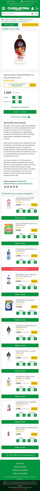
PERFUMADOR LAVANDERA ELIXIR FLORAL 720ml (26, 428)
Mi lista (32, 85)
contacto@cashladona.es (30, 1)
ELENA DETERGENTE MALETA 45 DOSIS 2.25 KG (26, 224)
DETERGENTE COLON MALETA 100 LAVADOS (25, 301)
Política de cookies (20, 467)
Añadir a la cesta (20, 112)
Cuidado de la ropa (25, 20)
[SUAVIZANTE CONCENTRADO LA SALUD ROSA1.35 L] (20, 50)
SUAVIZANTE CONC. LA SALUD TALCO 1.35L (25, 352)
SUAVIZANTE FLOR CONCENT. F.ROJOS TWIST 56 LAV (25, 199)
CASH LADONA (8, 477)
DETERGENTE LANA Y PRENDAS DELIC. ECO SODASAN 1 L (26, 275)
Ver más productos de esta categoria (20, 455)
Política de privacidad (20, 473)
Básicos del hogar (10, 20)
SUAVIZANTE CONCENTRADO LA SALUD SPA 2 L (26, 250)
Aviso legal (20, 463)
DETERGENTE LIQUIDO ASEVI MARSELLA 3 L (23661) (25, 377)
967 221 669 (11, 1)
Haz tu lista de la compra (30, 25)
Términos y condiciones (20, 470)
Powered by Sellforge (23, 477)
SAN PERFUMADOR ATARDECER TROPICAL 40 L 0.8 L (26, 403)
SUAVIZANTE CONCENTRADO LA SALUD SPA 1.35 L (26, 326)
